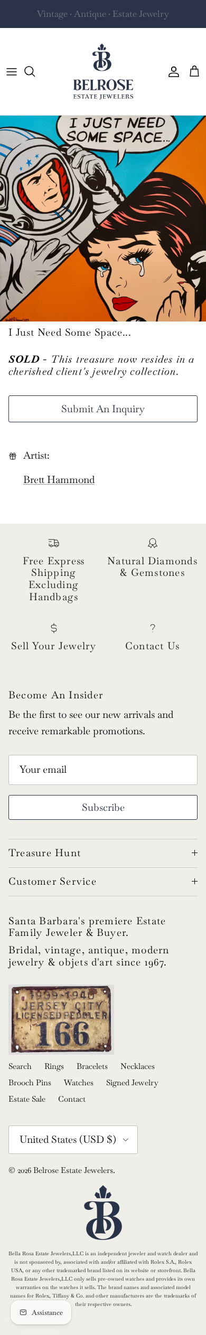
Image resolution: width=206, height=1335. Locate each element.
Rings (54, 1066)
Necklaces (137, 1066)
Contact (72, 1099)
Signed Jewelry (132, 1082)
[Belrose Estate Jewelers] (103, 71)
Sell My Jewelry (123, 18)
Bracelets (92, 1066)
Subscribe (103, 807)
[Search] (34, 71)
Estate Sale (26, 1099)
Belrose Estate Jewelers (73, 1170)
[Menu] (11, 71)
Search (20, 1066)
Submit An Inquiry (103, 408)
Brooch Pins (29, 1082)
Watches (78, 1082)
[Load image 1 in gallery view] (103, 218)
